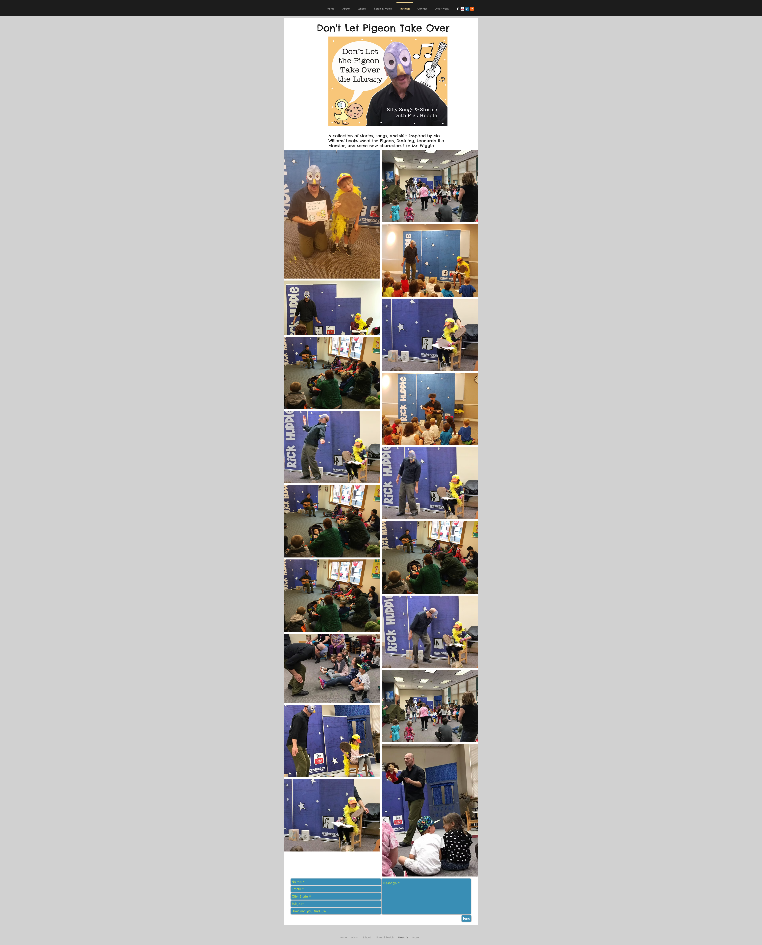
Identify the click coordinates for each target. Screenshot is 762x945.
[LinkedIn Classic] (467, 9)
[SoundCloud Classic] (472, 9)
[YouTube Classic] (462, 9)
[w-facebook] (458, 9)
